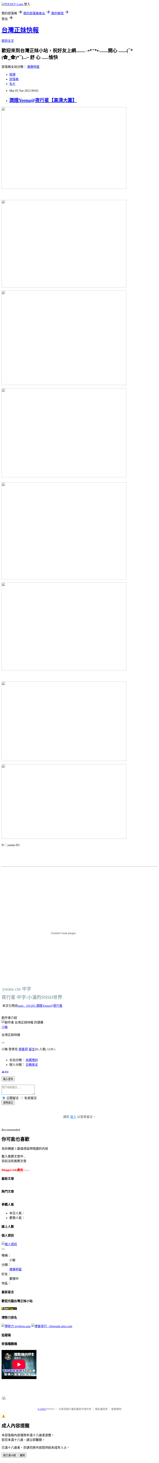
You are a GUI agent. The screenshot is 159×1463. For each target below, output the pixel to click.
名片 (12, 84)
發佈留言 (8, 1102)
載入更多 (8, 1079)
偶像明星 (33, 66)
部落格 (14, 79)
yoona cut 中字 (16, 988)
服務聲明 (116, 1409)
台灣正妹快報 (20, 30)
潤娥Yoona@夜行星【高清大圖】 (43, 100)
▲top (5, 1071)
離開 (22, 1455)
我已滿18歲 (9, 1455)
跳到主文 (8, 40)
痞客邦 (23, 1049)
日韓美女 (32, 1064)
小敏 (5, 1027)
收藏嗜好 (32, 1060)
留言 (32, 1049)
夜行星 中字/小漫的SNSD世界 (32, 997)
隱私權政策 (101, 1409)
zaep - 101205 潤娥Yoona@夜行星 (40, 1005)
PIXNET (50, 1409)
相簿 (12, 74)
